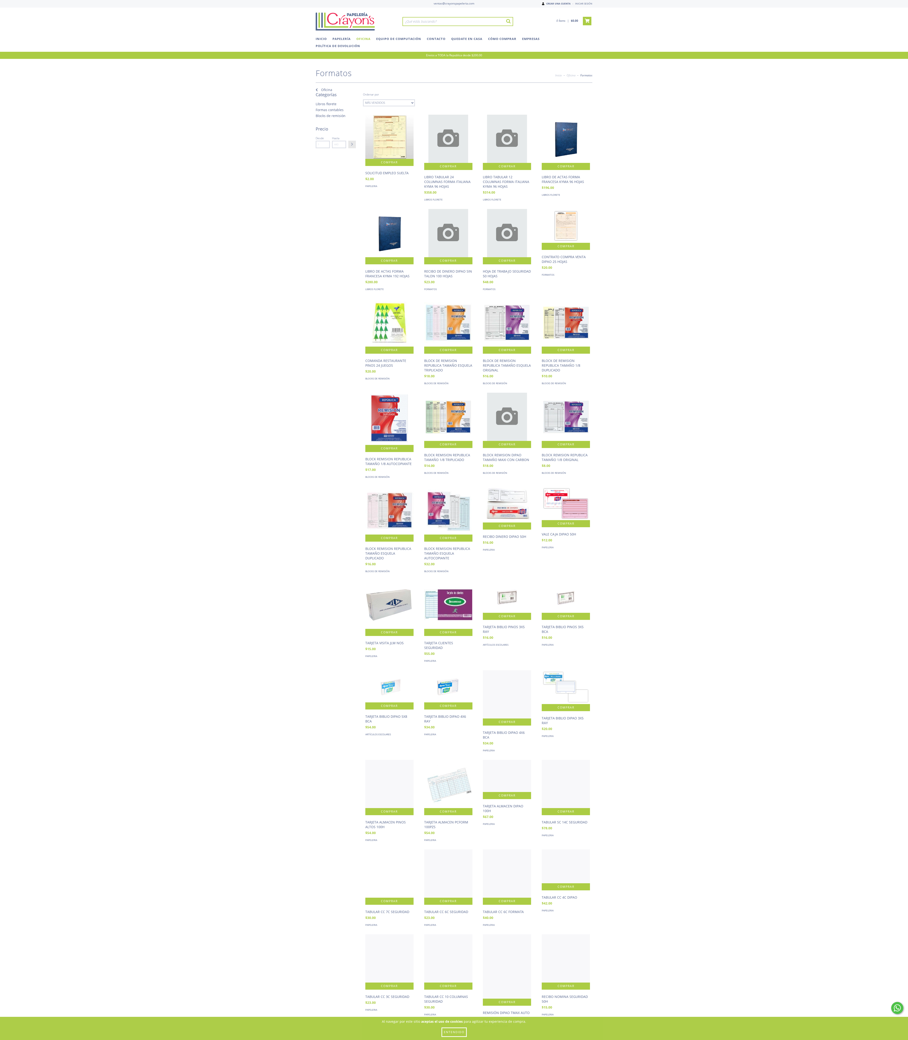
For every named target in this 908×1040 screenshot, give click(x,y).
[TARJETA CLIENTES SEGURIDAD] (448, 605)
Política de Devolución (338, 46)
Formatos (430, 289)
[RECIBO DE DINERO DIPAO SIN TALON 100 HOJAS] (448, 233)
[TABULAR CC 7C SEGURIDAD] (389, 873)
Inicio (321, 39)
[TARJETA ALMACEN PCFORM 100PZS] (448, 784)
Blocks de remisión (330, 115)
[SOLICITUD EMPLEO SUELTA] (389, 137)
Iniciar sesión (583, 3)
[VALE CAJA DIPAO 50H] (566, 503)
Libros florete (326, 104)
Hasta (335, 138)
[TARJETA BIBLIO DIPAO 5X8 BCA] (389, 686)
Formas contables (330, 110)
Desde (320, 138)
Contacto (436, 39)
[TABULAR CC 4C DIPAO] (566, 866)
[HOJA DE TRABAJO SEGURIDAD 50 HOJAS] (507, 233)
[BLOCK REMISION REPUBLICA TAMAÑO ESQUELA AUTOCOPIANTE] (448, 510)
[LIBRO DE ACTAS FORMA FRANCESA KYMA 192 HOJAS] (389, 233)
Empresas (531, 39)
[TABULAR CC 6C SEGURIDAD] (448, 873)
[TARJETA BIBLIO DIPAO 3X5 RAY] (566, 687)
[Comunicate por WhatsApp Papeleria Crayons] (897, 1008)
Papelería (341, 39)
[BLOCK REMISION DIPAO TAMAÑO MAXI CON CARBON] (507, 417)
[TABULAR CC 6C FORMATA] (507, 873)
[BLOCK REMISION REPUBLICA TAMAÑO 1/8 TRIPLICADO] (448, 417)
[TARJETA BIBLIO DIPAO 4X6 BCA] (507, 694)
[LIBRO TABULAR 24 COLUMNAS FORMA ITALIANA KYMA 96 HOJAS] (448, 139)
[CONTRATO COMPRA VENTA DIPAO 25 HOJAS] (566, 226)
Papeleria (371, 186)
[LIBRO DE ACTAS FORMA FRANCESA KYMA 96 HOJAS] (566, 139)
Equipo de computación (398, 39)
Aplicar (352, 144)
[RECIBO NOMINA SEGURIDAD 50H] (566, 958)
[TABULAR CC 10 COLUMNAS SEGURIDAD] (448, 958)
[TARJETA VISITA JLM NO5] (389, 605)
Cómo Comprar (502, 39)
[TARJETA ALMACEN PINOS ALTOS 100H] (389, 784)
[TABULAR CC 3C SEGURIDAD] (389, 958)
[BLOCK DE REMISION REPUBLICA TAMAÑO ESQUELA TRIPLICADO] (448, 323)
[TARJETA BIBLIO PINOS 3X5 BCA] (566, 597)
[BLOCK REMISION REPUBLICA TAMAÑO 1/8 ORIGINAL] (566, 417)
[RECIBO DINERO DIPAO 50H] (507, 504)
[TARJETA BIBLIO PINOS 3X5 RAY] (507, 597)
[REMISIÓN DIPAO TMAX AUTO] (507, 966)
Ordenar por (371, 94)
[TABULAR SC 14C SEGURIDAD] (566, 784)
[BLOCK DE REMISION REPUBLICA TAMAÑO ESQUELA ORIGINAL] (507, 323)
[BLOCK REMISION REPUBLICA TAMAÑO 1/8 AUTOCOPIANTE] (389, 419)
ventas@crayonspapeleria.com (454, 3)
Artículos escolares (495, 644)
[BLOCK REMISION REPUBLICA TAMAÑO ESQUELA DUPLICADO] (389, 510)
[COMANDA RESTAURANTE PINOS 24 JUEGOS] (389, 323)
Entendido (454, 1032)
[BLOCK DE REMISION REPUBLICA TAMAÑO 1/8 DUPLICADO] (566, 323)
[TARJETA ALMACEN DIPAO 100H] (507, 776)
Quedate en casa (466, 39)
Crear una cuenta (558, 3)
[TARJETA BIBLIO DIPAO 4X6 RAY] (448, 686)
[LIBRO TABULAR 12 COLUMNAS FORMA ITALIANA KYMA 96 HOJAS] (507, 139)
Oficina (363, 39)
